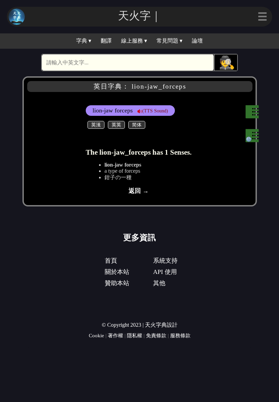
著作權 (115, 335)
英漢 (96, 124)
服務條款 (180, 335)
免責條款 (156, 335)
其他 (159, 283)
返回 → (139, 190)
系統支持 (165, 260)
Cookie (96, 335)
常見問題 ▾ (169, 41)
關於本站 (117, 271)
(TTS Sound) (155, 110)
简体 (137, 124)
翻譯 (106, 41)
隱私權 (134, 335)
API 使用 (165, 271)
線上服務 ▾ (134, 41)
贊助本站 (117, 283)
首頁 (111, 260)
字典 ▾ (83, 41)
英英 (116, 124)
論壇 (197, 41)
